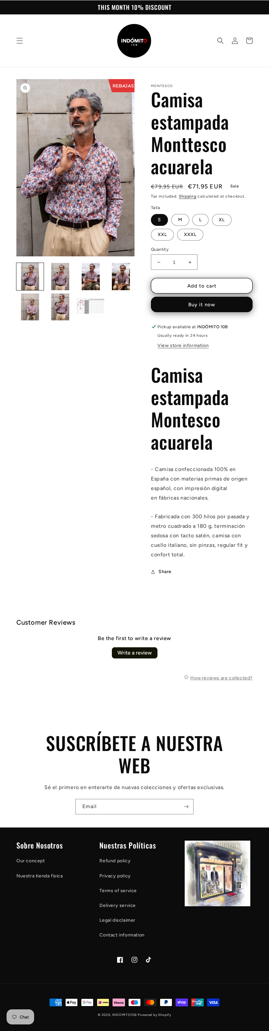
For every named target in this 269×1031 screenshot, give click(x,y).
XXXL (190, 234)
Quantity (160, 249)
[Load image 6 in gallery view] (60, 307)
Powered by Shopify (154, 1015)
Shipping (188, 196)
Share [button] (165, 571)
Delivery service (117, 905)
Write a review (134, 653)
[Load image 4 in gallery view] (121, 276)
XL (222, 220)
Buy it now (201, 305)
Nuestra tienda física (39, 876)
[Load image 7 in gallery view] (90, 307)
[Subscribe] (186, 806)
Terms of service (118, 890)
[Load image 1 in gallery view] (30, 276)
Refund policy (115, 861)
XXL (162, 234)
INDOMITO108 (124, 1015)
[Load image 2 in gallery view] (60, 276)
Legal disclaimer (117, 920)
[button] (19, 40)
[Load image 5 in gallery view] (30, 307)
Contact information (121, 935)
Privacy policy (115, 876)
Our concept (30, 861)
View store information (183, 345)
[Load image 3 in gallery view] (90, 276)
